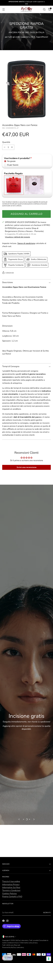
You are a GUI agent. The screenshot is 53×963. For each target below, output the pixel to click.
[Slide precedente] (19, 819)
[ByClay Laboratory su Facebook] (3, 921)
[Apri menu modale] (3, 9)
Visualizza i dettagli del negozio (17, 237)
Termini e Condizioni (11, 890)
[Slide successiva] (33, 819)
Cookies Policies (9, 893)
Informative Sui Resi (11, 887)
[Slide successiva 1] (23, 819)
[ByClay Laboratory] (26, 9)
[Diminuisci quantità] (4, 147)
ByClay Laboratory (22, 940)
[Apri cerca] (44, 9)
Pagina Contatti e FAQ (12, 896)
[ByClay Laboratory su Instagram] (7, 921)
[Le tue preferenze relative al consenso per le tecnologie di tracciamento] (48, 958)
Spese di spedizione (26, 243)
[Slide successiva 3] (29, 819)
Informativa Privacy (10, 884)
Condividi (9, 273)
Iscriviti (47, 912)
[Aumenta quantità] (12, 147)
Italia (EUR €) (9, 937)
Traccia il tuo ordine (11, 881)
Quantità (6, 142)
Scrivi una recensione (26, 467)
